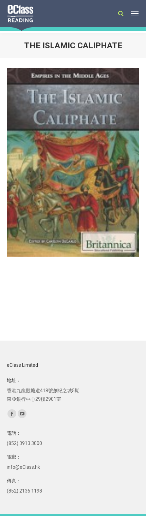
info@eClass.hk (23, 467)
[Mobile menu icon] (134, 13)
